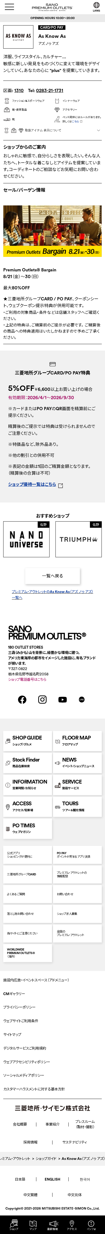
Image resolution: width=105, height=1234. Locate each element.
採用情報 (30, 1142)
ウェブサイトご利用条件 (20, 1021)
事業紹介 (53, 1124)
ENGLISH (52, 1179)
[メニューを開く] (9, 7)
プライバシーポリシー (19, 1007)
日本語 (20, 1179)
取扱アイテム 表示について (43, 130)
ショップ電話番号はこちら (27, 679)
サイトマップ (12, 1034)
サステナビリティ (74, 1142)
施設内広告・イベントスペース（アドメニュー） (36, 980)
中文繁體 (30, 1195)
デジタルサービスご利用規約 (24, 1048)
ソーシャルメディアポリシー (23, 1075)
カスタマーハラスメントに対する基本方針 (34, 1089)
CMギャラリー (14, 994)
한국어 (85, 1179)
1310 (19, 90)
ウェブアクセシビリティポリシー (26, 1062)
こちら (75, 121)
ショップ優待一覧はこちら (32, 484)
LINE (81, 699)
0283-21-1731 (49, 90)
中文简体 (75, 1195)
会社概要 (20, 1124)
